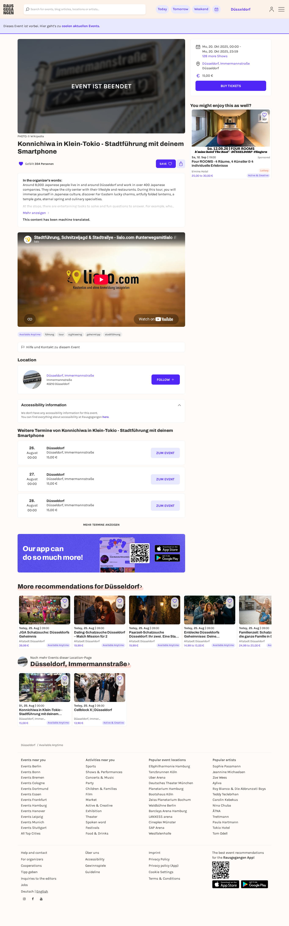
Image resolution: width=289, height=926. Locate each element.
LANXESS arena (160, 817)
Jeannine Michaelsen (229, 772)
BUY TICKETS (231, 86)
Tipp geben (29, 872)
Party (90, 783)
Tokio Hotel (221, 828)
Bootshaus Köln (161, 794)
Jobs (24, 885)
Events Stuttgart (34, 828)
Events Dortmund (34, 789)
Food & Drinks (97, 833)
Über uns (92, 853)
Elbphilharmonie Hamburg (169, 766)
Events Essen (31, 794)
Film (89, 794)
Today (162, 9)
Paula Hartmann (225, 822)
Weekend (201, 9)
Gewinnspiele (95, 866)
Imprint (154, 853)
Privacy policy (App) (164, 866)
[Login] (272, 9)
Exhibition (94, 811)
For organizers (32, 859)
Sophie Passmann (227, 766)
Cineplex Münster (162, 822)
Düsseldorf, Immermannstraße (226, 63)
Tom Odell (220, 833)
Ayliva (217, 783)
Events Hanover (33, 811)
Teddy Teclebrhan (226, 794)
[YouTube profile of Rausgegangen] (41, 899)
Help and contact (34, 853)
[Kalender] (216, 9)
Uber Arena (157, 777)
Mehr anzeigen (34, 213)
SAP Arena (156, 828)
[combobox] (85, 9)
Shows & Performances (104, 772)
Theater (91, 817)
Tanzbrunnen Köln (163, 772)
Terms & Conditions (164, 878)
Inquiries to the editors (38, 878)
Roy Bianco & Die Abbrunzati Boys (239, 789)
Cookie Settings (161, 872)
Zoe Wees (220, 777)
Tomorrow (180, 9)
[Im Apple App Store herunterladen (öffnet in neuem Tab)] (167, 549)
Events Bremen (32, 777)
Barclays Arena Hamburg (168, 811)
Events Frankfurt (34, 800)
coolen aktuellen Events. (81, 26)
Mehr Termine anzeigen (101, 525)
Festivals (92, 828)
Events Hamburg (34, 805)
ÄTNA (216, 811)
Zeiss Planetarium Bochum (170, 800)
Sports (91, 766)
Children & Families (101, 789)
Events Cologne (33, 783)
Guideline (92, 872)
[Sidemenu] (281, 9)
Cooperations (31, 866)
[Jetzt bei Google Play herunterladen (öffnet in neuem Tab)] (167, 557)
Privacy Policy (159, 859)
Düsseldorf (28, 745)
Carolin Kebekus (225, 800)
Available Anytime (29, 334)
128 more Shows (214, 56)
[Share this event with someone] (181, 163)
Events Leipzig (32, 817)
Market (91, 800)
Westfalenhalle (160, 833)
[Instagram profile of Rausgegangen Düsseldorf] (24, 899)
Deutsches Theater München (171, 783)
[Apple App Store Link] (225, 884)
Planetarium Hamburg (166, 789)
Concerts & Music (100, 777)
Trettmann (221, 817)
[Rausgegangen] (8, 9)
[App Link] (220, 870)
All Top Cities (30, 833)
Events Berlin (31, 766)
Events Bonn (30, 772)
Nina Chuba (222, 805)
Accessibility (94, 859)
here (105, 417)
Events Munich (32, 822)
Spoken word (96, 822)
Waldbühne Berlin (162, 805)
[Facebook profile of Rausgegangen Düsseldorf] (32, 899)
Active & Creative (99, 805)
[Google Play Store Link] (254, 884)
